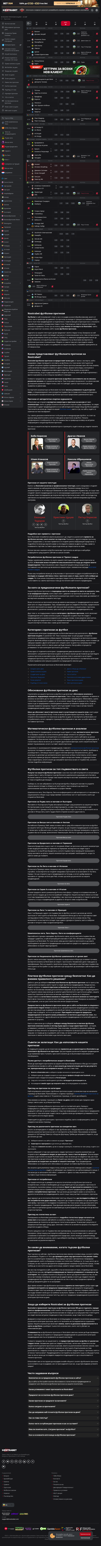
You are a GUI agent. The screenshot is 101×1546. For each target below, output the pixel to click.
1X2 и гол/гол (9, 97)
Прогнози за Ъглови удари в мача (79, 677)
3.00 (62, 150)
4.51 (56, 295)
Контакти (56, 1479)
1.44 (68, 240)
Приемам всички (85, 1534)
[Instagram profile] (45, 524)
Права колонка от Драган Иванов (89, 447)
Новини (37, 10)
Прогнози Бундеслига (63, 861)
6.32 (62, 119)
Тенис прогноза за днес (75, 680)
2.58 (68, 274)
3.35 (68, 150)
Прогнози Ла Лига (63, 884)
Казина (61, 10)
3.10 (90, 280)
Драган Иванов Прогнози (89, 440)
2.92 (62, 225)
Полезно (76, 10)
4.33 (67, 80)
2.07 (68, 225)
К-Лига (38, 161)
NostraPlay (85, 10)
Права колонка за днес (12, 64)
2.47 (56, 150)
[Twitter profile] (41, 524)
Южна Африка (32, 198)
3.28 (62, 53)
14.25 (61, 234)
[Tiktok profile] (28, 1461)
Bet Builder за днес (11, 67)
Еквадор (31, 300)
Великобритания (33, 87)
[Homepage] (1, 19)
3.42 (62, 144)
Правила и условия (60, 1490)
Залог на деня (9, 75)
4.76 (62, 62)
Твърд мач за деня (11, 71)
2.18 (56, 193)
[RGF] (85, 1529)
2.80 (62, 274)
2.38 (96, 280)
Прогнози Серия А (63, 904)
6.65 (67, 234)
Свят (30, 28)
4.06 (62, 178)
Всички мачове (10, 24)
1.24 (56, 91)
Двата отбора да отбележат (76, 669)
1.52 (56, 47)
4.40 (62, 110)
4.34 (62, 47)
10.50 (67, 119)
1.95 (56, 144)
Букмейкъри (53, 10)
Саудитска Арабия (33, 124)
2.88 (62, 212)
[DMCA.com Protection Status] (43, 1528)
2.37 (56, 53)
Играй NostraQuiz (11, 54)
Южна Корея (32, 161)
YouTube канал (65, 409)
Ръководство (8, 1496)
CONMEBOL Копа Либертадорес (41, 76)
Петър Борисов (87, 517)
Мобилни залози (10, 1490)
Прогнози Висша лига (63, 837)
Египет (30, 263)
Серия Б (37, 182)
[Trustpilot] (11, 1528)
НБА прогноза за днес (74, 683)
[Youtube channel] (7, 1461)
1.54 (56, 178)
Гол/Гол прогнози (10, 86)
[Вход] (96, 10)
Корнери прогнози (11, 93)
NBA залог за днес (11, 110)
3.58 (56, 165)
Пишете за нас (58, 1484)
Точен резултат (10, 78)
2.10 (56, 218)
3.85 (68, 41)
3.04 (68, 212)
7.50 (68, 47)
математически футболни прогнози (85, 748)
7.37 (56, 252)
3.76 (62, 41)
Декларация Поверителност (63, 1487)
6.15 (56, 110)
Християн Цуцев (63, 517)
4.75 (62, 240)
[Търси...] (92, 10)
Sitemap (56, 1496)
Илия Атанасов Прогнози (52, 463)
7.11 (68, 268)
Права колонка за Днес (38, 671)
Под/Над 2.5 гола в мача (38, 683)
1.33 (56, 119)
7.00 (62, 91)
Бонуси (44, 10)
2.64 (56, 212)
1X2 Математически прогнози (11, 102)
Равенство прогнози (12, 82)
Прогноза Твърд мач (37, 677)
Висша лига (37, 263)
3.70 (62, 34)
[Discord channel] (3, 1466)
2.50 (56, 34)
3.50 (85, 280)
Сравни (6, 1484)
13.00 (67, 91)
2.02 (56, 41)
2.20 (61, 187)
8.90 (73, 104)
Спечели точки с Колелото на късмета (12, 49)
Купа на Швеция (39, 229)
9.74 (68, 156)
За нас (55, 1482)
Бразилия (31, 182)
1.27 (61, 203)
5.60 (67, 104)
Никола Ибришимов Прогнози (89, 464)
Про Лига (42, 124)
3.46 (56, 274)
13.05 (72, 203)
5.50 (68, 62)
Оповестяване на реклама (62, 1499)
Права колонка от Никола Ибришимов (89, 472)
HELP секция (57, 1493)
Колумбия (32, 139)
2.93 (68, 172)
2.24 (68, 165)
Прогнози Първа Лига (63, 817)
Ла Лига (37, 115)
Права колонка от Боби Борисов (52, 447)
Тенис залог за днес (11, 107)
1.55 (61, 80)
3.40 (56, 98)
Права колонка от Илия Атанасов (52, 470)
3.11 (67, 187)
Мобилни (69, 10)
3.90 (68, 193)
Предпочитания (85, 1538)
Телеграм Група (10, 45)
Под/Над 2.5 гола (10, 90)
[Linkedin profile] (37, 524)
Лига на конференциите (39, 57)
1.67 (68, 295)
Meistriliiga (38, 291)
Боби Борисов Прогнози (52, 440)
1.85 (56, 135)
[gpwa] (19, 1528)
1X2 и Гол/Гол (71, 674)
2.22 (68, 98)
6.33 (56, 240)
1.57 (68, 110)
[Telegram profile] (32, 1461)
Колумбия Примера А (41, 139)
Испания (31, 115)
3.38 (68, 53)
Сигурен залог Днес (37, 669)
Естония (31, 291)
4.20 (62, 295)
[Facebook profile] (33, 524)
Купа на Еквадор (39, 300)
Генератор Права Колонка (10, 34)
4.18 (56, 225)
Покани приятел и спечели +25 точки (11, 59)
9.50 (56, 246)
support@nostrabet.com (10, 1519)
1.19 (73, 234)
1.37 (61, 104)
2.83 (68, 34)
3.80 (73, 187)
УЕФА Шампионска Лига (39, 28)
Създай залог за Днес (37, 674)
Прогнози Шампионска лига (63, 951)
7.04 (73, 80)
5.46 (67, 203)
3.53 (62, 98)
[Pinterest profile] (16, 1461)
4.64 (62, 156)
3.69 (62, 172)
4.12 (62, 135)
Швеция (31, 229)
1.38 (56, 156)
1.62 (56, 62)
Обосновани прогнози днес (12, 28)
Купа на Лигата (43, 87)
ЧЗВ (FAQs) (57, 1476)
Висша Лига (41, 198)
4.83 (68, 144)
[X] (12, 1461)
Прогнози (29, 10)
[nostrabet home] (9, 1450)
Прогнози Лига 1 (63, 928)
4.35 (68, 135)
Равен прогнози (72, 671)
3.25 (62, 193)
